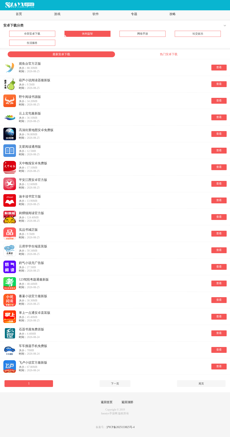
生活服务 (32, 42)
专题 (134, 14)
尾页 (201, 383)
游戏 (57, 14)
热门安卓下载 (168, 54)
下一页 (115, 383)
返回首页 (107, 402)
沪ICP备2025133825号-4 (120, 427)
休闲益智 (87, 33)
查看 (219, 67)
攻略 (172, 14)
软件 (96, 14)
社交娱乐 (197, 33)
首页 (19, 14)
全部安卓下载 (32, 33)
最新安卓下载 (61, 54)
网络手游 (142, 33)
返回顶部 (127, 402)
